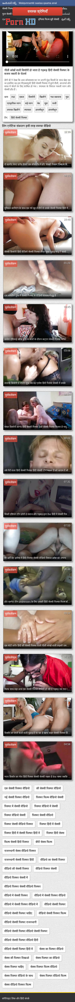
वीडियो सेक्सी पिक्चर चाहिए (18, 913)
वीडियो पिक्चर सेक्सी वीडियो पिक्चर (22, 886)
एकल (21, 96)
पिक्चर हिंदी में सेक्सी (50, 824)
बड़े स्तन (29, 103)
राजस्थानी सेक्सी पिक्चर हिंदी (19, 859)
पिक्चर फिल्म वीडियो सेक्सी (49, 797)
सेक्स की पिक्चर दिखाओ (16, 957)
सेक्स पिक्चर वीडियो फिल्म (53, 975)
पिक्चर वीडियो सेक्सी (14, 815)
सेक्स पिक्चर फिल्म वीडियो (43, 966)
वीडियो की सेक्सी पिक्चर (16, 868)
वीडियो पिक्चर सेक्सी (46, 868)
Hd (13, 96)
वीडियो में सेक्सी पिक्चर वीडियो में (21, 904)
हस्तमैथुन (40, 109)
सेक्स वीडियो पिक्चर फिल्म (17, 984)
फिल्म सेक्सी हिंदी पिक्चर (16, 841)
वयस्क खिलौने (13, 109)
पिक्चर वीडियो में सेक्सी (46, 806)
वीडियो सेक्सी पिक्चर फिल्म (52, 913)
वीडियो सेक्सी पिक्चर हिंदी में (18, 949)
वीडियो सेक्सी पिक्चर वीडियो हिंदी (21, 940)
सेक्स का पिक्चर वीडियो (51, 949)
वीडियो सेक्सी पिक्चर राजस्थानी (20, 922)
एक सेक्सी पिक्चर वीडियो (17, 788)
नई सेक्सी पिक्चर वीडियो (16, 797)
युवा (46, 103)
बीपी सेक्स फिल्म (44, 841)
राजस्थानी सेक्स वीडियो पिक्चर (20, 850)
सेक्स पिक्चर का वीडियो (48, 957)
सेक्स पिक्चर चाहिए (14, 966)
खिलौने (43, 96)
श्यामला (27, 109)
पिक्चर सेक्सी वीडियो (42, 815)
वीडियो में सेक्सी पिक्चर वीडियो (49, 895)
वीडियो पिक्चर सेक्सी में (16, 877)
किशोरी (32, 96)
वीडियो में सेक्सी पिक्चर (16, 895)
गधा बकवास (55, 96)
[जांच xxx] (20, 22)
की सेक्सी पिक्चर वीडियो (48, 788)
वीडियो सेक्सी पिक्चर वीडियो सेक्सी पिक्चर (25, 931)
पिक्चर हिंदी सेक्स (55, 833)
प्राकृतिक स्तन (14, 103)
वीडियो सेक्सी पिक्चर (54, 904)
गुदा (67, 96)
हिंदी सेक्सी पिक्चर (19, 117)
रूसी (54, 103)
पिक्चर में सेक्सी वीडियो (16, 806)
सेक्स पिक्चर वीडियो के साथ (18, 975)
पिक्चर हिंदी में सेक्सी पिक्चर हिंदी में (22, 833)
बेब (38, 103)
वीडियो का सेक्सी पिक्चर (52, 859)
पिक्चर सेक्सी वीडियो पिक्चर (18, 824)
